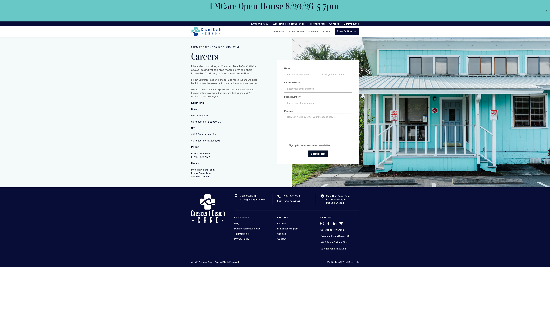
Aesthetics (278, 31)
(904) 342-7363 (259, 23)
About (326, 31)
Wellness (313, 31)
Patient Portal (317, 23)
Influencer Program (287, 228)
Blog (236, 223)
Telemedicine (241, 233)
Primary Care (296, 31)
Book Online (344, 31)
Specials (281, 233)
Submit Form (318, 153)
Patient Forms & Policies (247, 228)
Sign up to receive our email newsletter (309, 145)
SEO (342, 262)
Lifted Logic (353, 262)
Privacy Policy (241, 238)
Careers (281, 223)
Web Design (332, 262)
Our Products (351, 23)
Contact (334, 23)
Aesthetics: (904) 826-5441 (288, 23)
